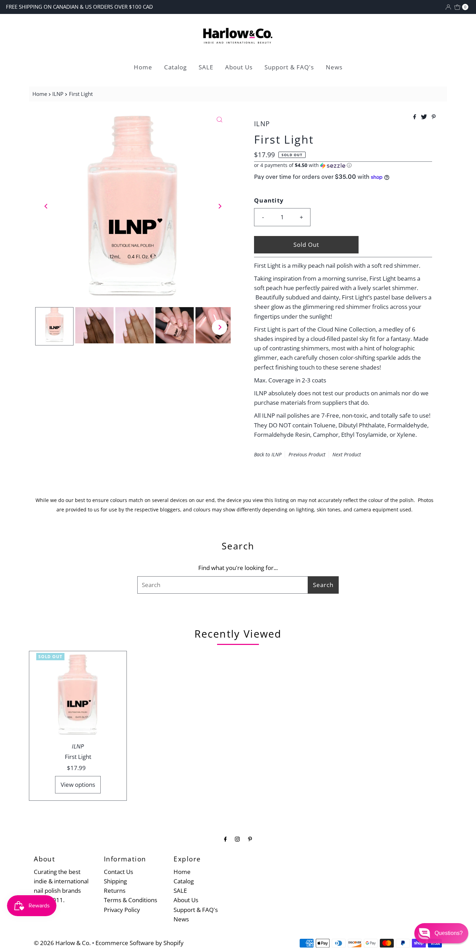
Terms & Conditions (130, 900)
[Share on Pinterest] (434, 117)
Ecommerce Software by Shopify (139, 943)
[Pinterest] (250, 838)
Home (143, 67)
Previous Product (307, 454)
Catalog (175, 67)
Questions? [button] (449, 933)
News (334, 67)
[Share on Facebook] (415, 117)
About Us (239, 67)
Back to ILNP (268, 454)
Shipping (115, 881)
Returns (114, 891)
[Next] (219, 206)
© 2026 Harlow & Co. (62, 943)
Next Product (346, 454)
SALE (206, 67)
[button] (343, 165)
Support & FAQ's (289, 67)
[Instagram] (237, 838)
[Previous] (46, 206)
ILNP (57, 93)
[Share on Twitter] (424, 117)
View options (78, 785)
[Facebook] (225, 838)
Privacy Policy (122, 910)
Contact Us (118, 872)
